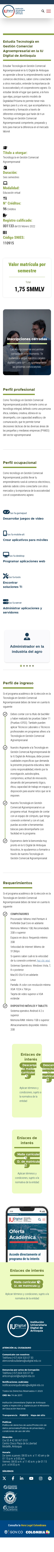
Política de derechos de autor (17, 1425)
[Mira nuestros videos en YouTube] (31, 1478)
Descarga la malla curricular (28, 1069)
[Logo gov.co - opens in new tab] (13, 1532)
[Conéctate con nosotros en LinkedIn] (21, 1478)
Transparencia (9, 1415)
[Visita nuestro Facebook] (13, 1478)
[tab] (21, 666)
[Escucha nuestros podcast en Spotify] (50, 1478)
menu (49, 11)
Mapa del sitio (38, 1415)
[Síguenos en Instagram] (40, 1478)
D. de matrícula (28, 1161)
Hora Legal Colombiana (33, 1525)
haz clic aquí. (43, 960)
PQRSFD (24, 1415)
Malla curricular (28, 1154)
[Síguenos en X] (4, 1478)
